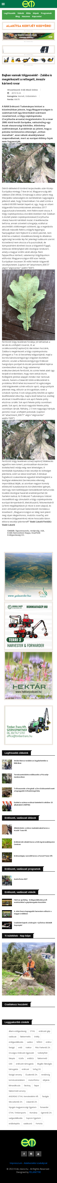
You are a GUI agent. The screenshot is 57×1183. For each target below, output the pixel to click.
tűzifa (21, 1058)
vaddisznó (27, 1123)
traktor (29, 1047)
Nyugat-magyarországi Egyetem (22, 1107)
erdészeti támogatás (25, 1063)
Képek (36, 13)
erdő (20, 1047)
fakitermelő (42, 1058)
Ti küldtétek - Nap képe (18, 935)
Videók (20, 13)
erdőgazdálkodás (16, 1042)
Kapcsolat (37, 16)
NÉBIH (39, 1042)
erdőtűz (30, 1058)
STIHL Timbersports (17, 1112)
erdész (48, 1042)
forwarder (44, 1107)
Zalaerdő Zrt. (31, 1102)
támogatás (13, 1069)
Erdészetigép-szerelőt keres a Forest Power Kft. (33, 856)
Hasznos (26, 16)
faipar (36, 1085)
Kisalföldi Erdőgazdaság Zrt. (23, 534)
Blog (18, 16)
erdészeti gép (44, 1031)
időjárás (46, 1080)
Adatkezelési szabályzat (35, 1163)
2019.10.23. (16, 93)
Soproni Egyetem (33, 1118)
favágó (12, 1047)
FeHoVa (39, 1123)
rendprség (34, 530)
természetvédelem (17, 1080)
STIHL (32, 1031)
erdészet (25, 1069)
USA (42, 530)
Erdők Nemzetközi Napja (18, 533)
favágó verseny (15, 1074)
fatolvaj (27, 1085)
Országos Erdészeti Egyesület (21, 1053)
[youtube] (38, 1153)
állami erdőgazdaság (17, 1031)
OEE (10, 1063)
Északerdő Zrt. (31, 1074)
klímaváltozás (14, 1085)
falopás (12, 1058)
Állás (28, 13)
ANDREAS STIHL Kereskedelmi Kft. (24, 1096)
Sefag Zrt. (37, 1069)
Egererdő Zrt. (46, 1112)
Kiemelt (21, 96)
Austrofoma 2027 (20, 879)
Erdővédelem (31, 96)
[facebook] (24, 1153)
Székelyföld (42, 1053)
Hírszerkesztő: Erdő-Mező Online (22, 90)
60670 (17, 99)
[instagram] (31, 1153)
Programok (46, 13)
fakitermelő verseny (17, 1091)
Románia (33, 1112)
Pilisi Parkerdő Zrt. (43, 1047)
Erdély (36, 1036)
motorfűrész (33, 1080)
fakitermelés (25, 1036)
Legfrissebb (9, 13)
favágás (45, 1096)
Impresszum (16, 1163)
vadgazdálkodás (16, 1118)
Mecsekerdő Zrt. (16, 1102)
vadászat (12, 1036)
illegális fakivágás (44, 1063)
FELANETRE (35, 1172)
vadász (30, 1042)
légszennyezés (22, 530)
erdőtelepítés (14, 1123)
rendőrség (45, 1074)
